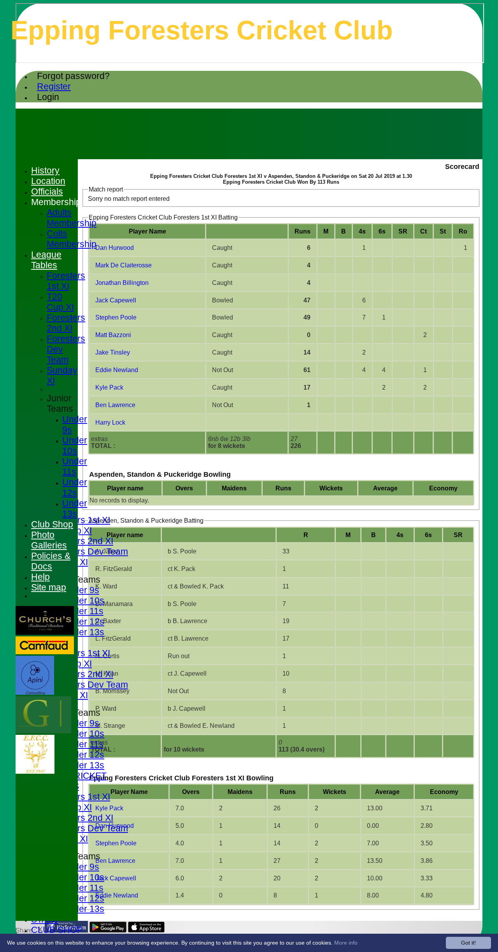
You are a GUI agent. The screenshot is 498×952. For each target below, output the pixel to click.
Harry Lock (110, 422)
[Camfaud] (45, 652)
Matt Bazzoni (113, 335)
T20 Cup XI (60, 302)
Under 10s (83, 600)
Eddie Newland (116, 370)
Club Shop (52, 524)
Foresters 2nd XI (80, 541)
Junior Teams (60, 403)
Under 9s (80, 590)
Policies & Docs (50, 561)
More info (346, 943)
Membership (56, 202)
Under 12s (83, 622)
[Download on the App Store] (146, 930)
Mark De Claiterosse (123, 265)
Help (40, 577)
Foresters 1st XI (78, 520)
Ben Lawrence (115, 405)
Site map (48, 587)
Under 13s (83, 632)
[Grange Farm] (43, 731)
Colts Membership (71, 238)
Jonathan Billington (122, 282)
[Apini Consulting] (35, 692)
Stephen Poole (116, 317)
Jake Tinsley (112, 352)
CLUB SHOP (57, 930)
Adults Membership (71, 217)
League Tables (46, 259)
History (45, 170)
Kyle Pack (109, 387)
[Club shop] (35, 771)
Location (48, 181)
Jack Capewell (115, 300)
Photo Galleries (49, 540)
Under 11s (82, 611)
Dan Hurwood (114, 247)
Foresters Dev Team (87, 551)
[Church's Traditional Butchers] (45, 632)
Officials (47, 191)
